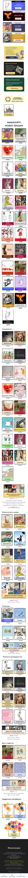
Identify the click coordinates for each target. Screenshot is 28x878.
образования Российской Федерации (14, 868)
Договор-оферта (14, 862)
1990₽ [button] (20, 640)
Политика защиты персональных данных (14, 860)
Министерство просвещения (14, 871)
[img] (14, 53)
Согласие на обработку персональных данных (14, 861)
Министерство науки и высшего (14, 867)
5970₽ (14, 837)
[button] (14, 5)
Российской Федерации (14, 872)
